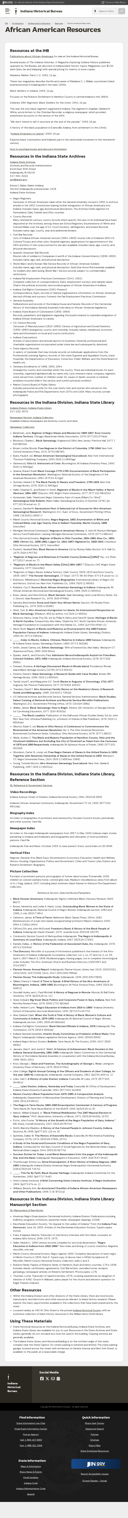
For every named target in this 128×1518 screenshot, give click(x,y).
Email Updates (30, 1477)
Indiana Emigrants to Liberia (27, 133)
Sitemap (94, 1439)
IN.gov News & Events (31, 1471)
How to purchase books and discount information (38, 149)
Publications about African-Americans (31, 56)
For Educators (18, 23)
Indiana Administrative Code (31, 1488)
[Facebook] (42, 1378)
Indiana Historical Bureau (41, 11)
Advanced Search (95, 1428)
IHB (6, 23)
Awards (31, 1494)
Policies (95, 1434)
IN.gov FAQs (95, 1445)
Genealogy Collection (22, 427)
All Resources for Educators (39, 23)
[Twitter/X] (47, 1378)
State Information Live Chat (30, 1423)
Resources (59, 23)
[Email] (53, 1378)
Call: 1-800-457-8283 (31, 1439)
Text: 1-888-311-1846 (31, 1445)
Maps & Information (31, 1466)
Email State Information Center (31, 1428)
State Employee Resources (95, 1451)
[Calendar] (58, 1378)
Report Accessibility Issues (95, 1473)
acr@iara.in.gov (18, 179)
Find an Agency (31, 1434)
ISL (31, 785)
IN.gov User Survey (94, 1423)
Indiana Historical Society (87, 1310)
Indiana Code (31, 1483)
